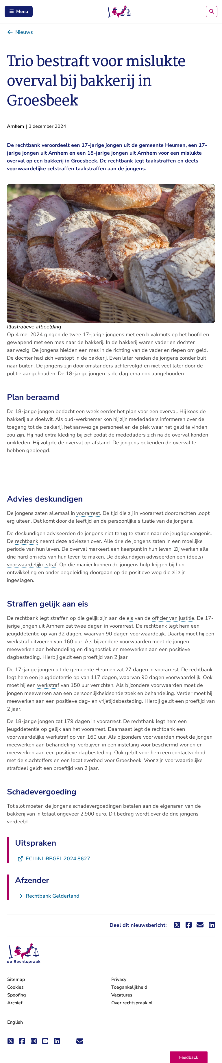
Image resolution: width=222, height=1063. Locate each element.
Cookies (15, 987)
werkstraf (48, 685)
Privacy (118, 979)
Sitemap (16, 979)
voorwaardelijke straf (32, 564)
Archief (15, 1003)
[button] (189, 1057)
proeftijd (195, 701)
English (15, 1022)
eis (130, 618)
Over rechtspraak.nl (132, 1003)
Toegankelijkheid (129, 987)
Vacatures (122, 995)
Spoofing (16, 995)
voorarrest (88, 513)
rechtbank (26, 541)
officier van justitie (173, 618)
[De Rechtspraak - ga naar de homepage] (23, 953)
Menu (22, 11)
